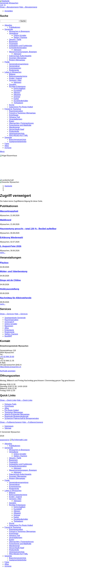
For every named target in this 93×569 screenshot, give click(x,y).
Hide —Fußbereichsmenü (32, 422)
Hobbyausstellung (9, 289)
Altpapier (17, 95)
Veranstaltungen (15, 119)
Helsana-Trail (14, 117)
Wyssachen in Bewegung (19, 31)
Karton (16, 99)
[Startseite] (4, 1)
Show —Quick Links (8, 400)
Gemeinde (9, 29)
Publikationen (14, 27)
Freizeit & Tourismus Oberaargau (22, 113)
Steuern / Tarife (15, 39)
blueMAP (8, 336)
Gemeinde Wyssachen (9, 3)
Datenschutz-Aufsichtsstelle (20, 56)
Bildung (12, 74)
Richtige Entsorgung (17, 86)
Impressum (9, 426)
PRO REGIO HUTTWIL (18, 135)
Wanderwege (14, 127)
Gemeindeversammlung (18, 64)
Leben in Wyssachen (13, 72)
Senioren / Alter (15, 80)
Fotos (7, 144)
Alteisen (17, 93)
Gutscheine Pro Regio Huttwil (21, 107)
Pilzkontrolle (14, 131)
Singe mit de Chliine (10, 280)
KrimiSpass (13, 115)
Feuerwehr (13, 44)
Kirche (11, 105)
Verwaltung (13, 33)
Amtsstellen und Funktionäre (20, 46)
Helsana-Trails (10, 404)
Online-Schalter (20, 35)
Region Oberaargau (17, 60)
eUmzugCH (9, 322)
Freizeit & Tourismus (13, 109)
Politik (7, 62)
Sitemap (8, 428)
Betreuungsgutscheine (18, 76)
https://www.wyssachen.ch (10, 367)
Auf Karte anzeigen (7, 371)
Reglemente (14, 70)
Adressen (17, 50)
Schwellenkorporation (18, 48)
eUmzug (8, 148)
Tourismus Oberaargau (14, 412)
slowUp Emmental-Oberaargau (17, 414)
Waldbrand (5, 220)
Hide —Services (21, 314)
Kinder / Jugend (15, 78)
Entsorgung (9, 330)
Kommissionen (15, 68)
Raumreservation (16, 111)
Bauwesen (13, 42)
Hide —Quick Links (24, 400)
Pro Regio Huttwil (12, 410)
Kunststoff (18, 90)
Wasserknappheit (9, 211)
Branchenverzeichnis (17, 139)
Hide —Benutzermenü (28, 7)
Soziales (12, 84)
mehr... (2, 253)
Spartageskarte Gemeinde (15, 318)
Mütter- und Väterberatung (13, 271)
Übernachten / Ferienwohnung (21, 123)
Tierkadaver (18, 103)
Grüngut (17, 97)
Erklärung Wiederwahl (11, 237)
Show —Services (7, 314)
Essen (11, 121)
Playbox (4, 262)
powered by (4, 440)
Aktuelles (8, 25)
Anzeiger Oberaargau (17, 58)
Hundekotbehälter (21, 101)
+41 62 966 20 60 (7, 357)
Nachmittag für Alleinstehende (15, 298)
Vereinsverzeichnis (16, 133)
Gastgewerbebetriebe (17, 142)
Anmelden (9, 11)
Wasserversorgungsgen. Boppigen (23, 52)
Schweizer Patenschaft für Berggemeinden (22, 418)
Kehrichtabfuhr (19, 88)
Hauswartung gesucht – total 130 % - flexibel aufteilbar (28, 228)
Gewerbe (8, 137)
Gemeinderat (14, 66)
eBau (7, 146)
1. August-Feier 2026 (10, 246)
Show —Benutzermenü (9, 7)
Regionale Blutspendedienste (16, 416)
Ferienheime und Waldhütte (20, 125)
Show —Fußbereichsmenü (11, 422)
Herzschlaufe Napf (16, 129)
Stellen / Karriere (20, 37)
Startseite (8, 186)
